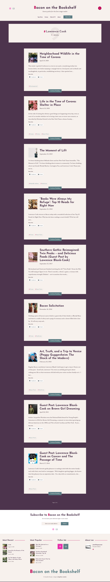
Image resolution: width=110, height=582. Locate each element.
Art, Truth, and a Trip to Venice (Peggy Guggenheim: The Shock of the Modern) (61, 355)
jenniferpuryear (97, 544)
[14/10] (5, 546)
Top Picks (40, 17)
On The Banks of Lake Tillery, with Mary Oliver (15, 558)
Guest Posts (46, 134)
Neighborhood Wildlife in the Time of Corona (60, 55)
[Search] (99, 8)
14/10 (9, 544)
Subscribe (68, 17)
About (59, 17)
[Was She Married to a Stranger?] (32, 546)
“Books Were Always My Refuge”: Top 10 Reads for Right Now (57, 202)
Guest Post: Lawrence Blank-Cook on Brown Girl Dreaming (60, 407)
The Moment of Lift (53, 150)
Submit (65, 523)
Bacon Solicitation (52, 305)
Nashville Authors (34, 183)
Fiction (38, 134)
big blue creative (62, 577)
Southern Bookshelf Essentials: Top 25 (41, 552)
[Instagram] (10, 8)
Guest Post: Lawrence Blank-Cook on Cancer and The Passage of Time (59, 456)
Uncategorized (33, 86)
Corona (32, 134)
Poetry (46, 17)
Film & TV (53, 17)
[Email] (13, 8)
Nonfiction (44, 183)
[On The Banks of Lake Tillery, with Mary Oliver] (5, 559)
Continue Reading (55, 90)
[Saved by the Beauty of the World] (5, 552)
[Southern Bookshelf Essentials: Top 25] (32, 553)
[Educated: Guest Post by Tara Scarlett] (32, 560)
